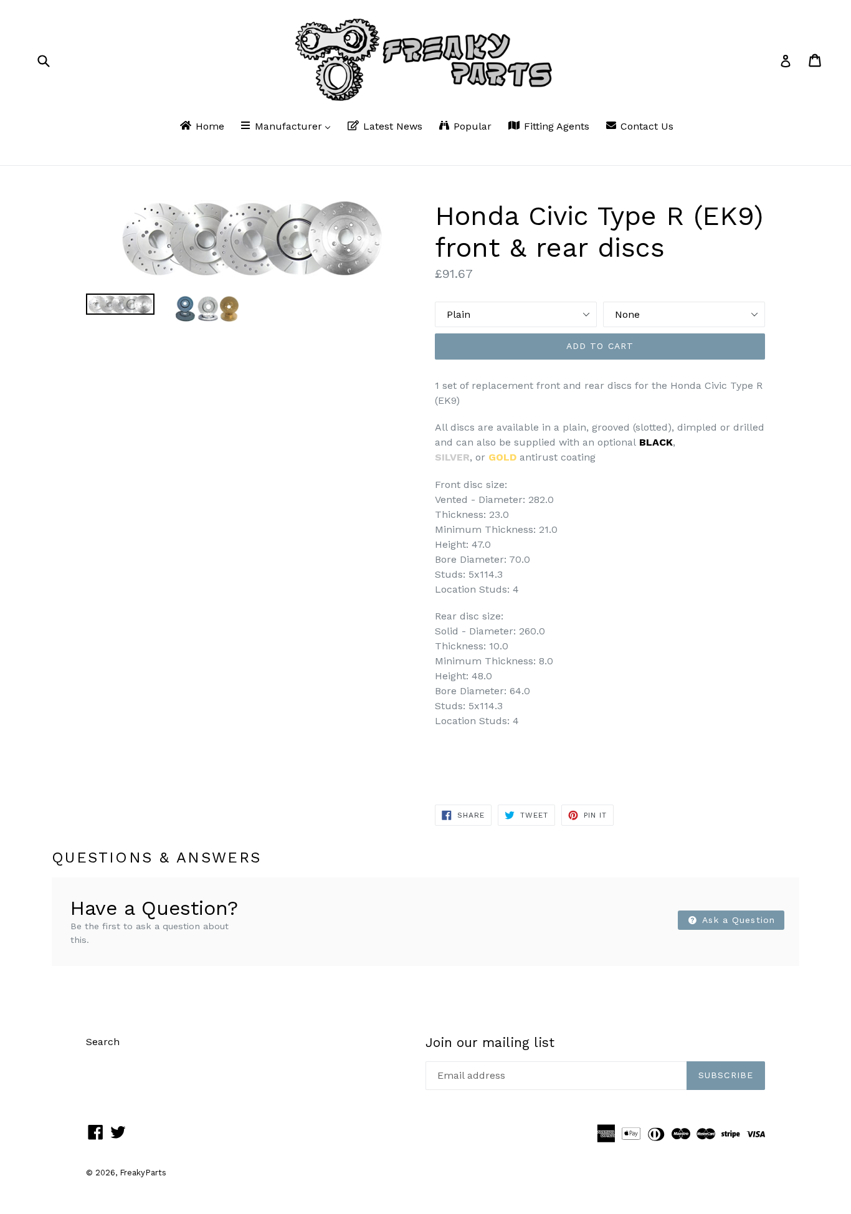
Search (103, 1042)
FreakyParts (143, 1172)
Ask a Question (737, 920)
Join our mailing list (490, 1042)
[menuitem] (201, 127)
